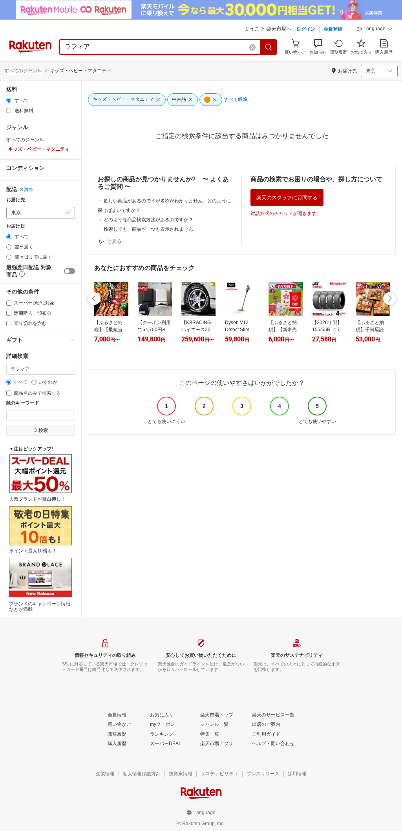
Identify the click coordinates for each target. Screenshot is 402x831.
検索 (43, 430)
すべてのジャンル (23, 70)
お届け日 (15, 226)
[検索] (269, 47)
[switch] (69, 271)
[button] (374, 30)
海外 (28, 189)
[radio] (8, 100)
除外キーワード (22, 403)
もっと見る (109, 241)
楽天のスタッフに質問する (287, 197)
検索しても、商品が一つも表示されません (148, 229)
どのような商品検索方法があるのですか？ (148, 219)
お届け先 (15, 199)
